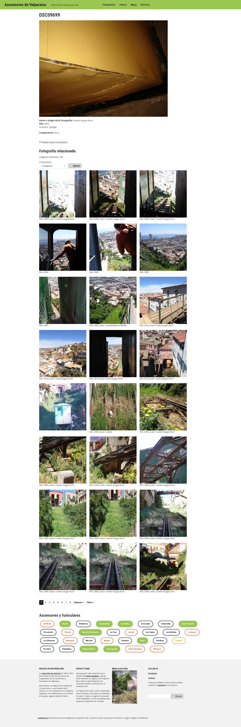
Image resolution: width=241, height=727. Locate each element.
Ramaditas (66, 649)
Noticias (145, 4)
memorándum (92, 676)
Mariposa (70, 640)
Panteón (125, 640)
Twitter (151, 678)
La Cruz (113, 632)
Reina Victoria (89, 649)
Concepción (104, 624)
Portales (47, 649)
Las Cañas (150, 632)
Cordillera (125, 624)
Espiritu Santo (188, 624)
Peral (142, 640)
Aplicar (76, 166)
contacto (162, 685)
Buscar (178, 696)
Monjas (107, 640)
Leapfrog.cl (43, 718)
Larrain (131, 632)
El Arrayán (145, 624)
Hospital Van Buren (90, 632)
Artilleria (47, 624)
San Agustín (112, 649)
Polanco (178, 640)
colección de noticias (51, 673)
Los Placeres (49, 640)
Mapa (134, 4)
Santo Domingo (135, 649)
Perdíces (160, 640)
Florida (52, 127)
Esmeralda (165, 624)
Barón (65, 624)
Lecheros (192, 632)
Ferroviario (48, 632)
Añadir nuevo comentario (55, 142)
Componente (45, 162)
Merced (89, 640)
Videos (123, 4)
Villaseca (157, 649)
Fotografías (109, 4)
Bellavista (83, 624)
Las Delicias (171, 632)
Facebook (152, 673)
